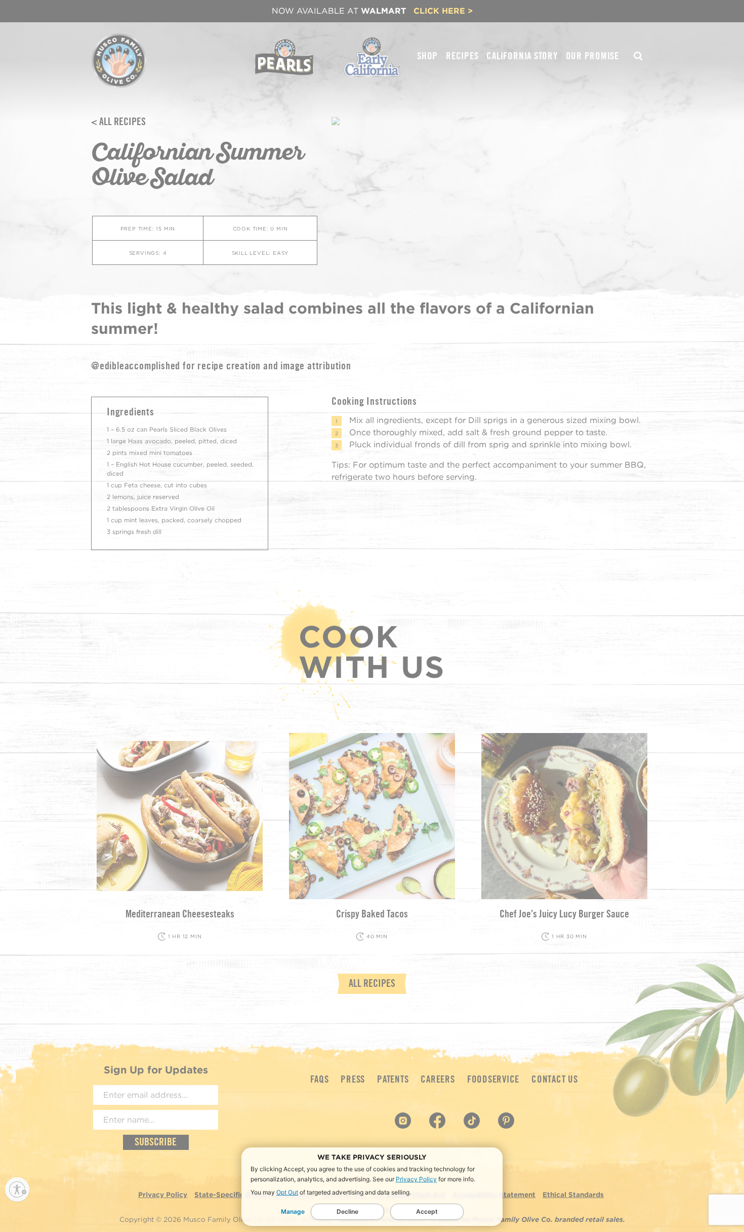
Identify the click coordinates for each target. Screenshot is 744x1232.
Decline (347, 1211)
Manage (293, 1211)
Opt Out (287, 1192)
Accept (427, 1211)
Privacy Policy (416, 1179)
